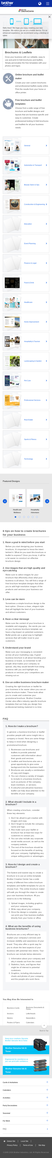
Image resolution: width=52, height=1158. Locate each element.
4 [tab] (28, 517)
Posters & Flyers (13, 1022)
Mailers (10, 1018)
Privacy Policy (12, 1145)
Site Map (41, 1145)
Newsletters (30, 1018)
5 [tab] (32, 517)
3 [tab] (24, 517)
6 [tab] (37, 517)
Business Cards (13, 1008)
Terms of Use (28, 1145)
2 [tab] (19, 517)
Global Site (11, 1141)
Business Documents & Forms (35, 1008)
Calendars (30, 1022)
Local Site (24, 1141)
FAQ (4, 1129)
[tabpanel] (17, 501)
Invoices (10, 1013)
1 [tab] (15, 517)
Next (47, 501)
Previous (5, 501)
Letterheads (30, 1013)
